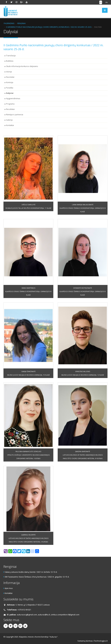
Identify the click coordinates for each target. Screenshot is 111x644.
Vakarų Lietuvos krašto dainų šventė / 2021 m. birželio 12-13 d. (31, 572)
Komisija (9, 82)
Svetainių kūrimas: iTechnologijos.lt (92, 641)
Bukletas (9, 61)
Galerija (9, 120)
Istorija (9, 71)
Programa (10, 104)
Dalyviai (9, 93)
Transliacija (11, 55)
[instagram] (16, 2)
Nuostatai (10, 77)
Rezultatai (10, 109)
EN (107, 2)
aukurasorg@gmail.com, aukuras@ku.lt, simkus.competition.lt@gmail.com (48, 614)
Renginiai (21, 23)
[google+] (21, 2)
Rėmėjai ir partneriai (14, 114)
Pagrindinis (9, 23)
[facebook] (6, 2)
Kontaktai (10, 125)
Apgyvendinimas (13, 98)
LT (101, 2)
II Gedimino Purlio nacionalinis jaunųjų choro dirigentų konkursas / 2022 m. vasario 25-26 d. (49, 27)
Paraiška (9, 88)
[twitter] (11, 2)
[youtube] (26, 2)
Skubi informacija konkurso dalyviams (22, 66)
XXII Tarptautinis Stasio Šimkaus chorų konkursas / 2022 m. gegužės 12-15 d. (37, 577)
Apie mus (9, 588)
